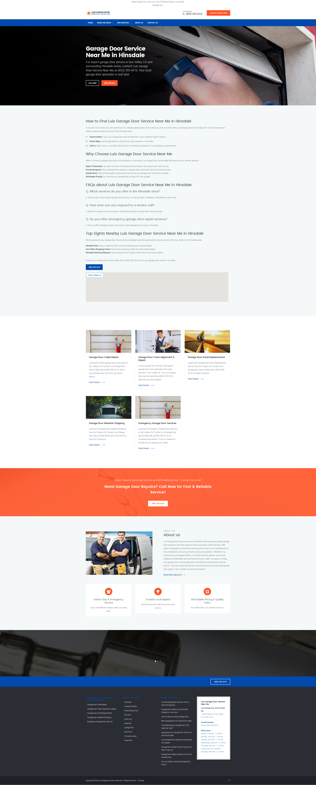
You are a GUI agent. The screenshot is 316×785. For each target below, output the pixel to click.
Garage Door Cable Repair (97, 704)
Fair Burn (127, 715)
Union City (128, 719)
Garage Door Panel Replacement (99, 713)
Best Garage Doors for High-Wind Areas (176, 721)
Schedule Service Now (218, 13)
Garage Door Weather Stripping (99, 717)
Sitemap (141, 780)
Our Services (123, 22)
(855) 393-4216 (194, 13)
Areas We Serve (104, 22)
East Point (128, 732)
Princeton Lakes (130, 736)
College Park (129, 727)
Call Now (92, 83)
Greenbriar (128, 740)
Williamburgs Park (131, 710)
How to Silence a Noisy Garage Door (175, 716)
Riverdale (127, 702)
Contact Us (157, 5)
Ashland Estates (130, 706)
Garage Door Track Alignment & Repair (102, 709)
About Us (139, 22)
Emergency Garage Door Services (100, 721)
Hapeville (127, 723)
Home (90, 22)
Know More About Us (173, 574)
